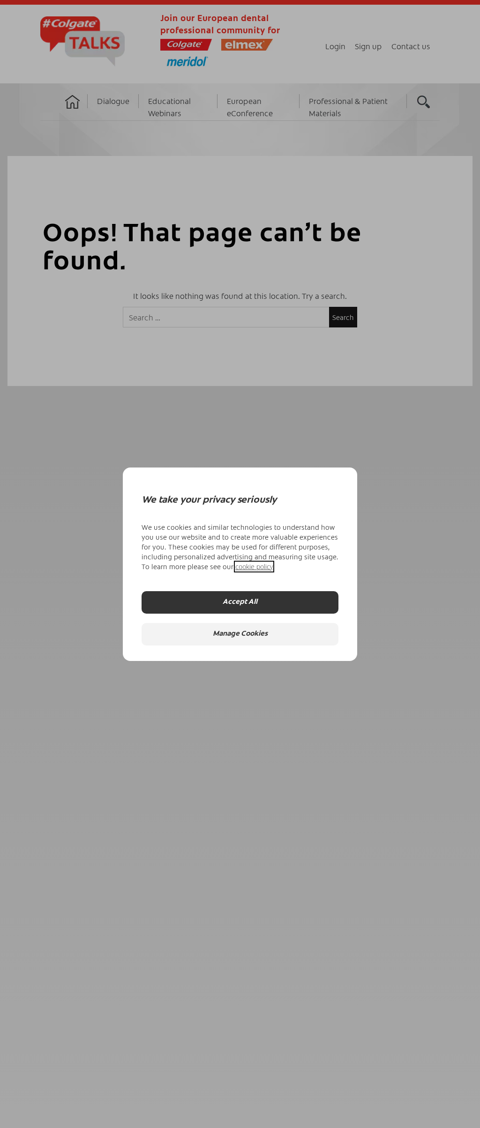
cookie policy (254, 566)
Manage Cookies (240, 634)
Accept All (240, 602)
